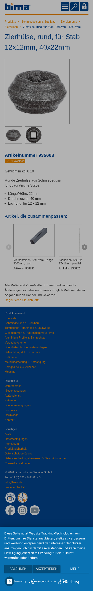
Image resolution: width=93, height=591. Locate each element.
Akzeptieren (47, 569)
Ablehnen (18, 569)
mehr (75, 569)
